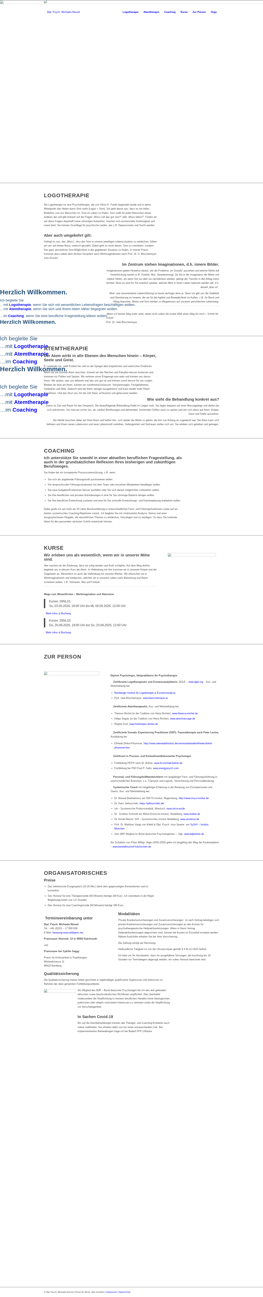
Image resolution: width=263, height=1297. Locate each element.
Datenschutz (125, 1292)
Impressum (111, 1292)
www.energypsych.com (166, 768)
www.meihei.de (191, 813)
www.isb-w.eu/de (176, 808)
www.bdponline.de (194, 833)
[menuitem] (130, 12)
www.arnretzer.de (189, 819)
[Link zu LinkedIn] (216, 1292)
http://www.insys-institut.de (194, 798)
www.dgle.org (196, 681)
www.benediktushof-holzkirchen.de (132, 846)
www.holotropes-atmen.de (143, 724)
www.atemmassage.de (182, 718)
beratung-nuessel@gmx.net (68, 932)
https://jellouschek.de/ (152, 803)
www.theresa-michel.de (185, 713)
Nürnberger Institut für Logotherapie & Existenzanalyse (144, 692)
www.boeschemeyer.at (155, 698)
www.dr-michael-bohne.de (168, 763)
